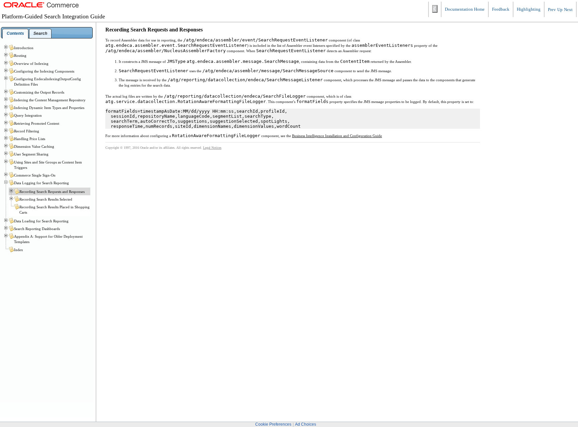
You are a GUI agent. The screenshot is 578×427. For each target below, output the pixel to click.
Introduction (23, 48)
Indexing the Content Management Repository (50, 100)
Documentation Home (465, 9)
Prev (552, 9)
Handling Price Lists (29, 139)
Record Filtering (26, 131)
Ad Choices (305, 424)
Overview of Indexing (31, 64)
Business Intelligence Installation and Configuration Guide (337, 136)
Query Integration (28, 115)
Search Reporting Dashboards (37, 229)
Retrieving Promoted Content (36, 123)
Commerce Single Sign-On (35, 175)
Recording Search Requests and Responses (52, 192)
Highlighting (529, 9)
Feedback (500, 9)
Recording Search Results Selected (45, 199)
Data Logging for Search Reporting (41, 183)
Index (18, 250)
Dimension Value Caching (34, 146)
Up (560, 9)
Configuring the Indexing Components (44, 71)
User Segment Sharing (31, 154)
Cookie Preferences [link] (273, 424)
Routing (20, 56)
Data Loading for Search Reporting (41, 221)
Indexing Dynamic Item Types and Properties (49, 108)
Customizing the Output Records (39, 92)
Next (568, 9)
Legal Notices (212, 147)
